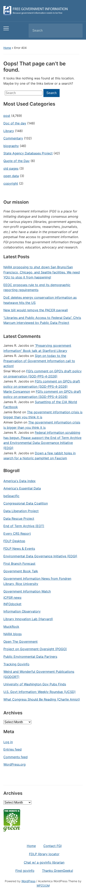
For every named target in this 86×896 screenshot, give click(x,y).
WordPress (28, 881)
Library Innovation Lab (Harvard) (28, 619)
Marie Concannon (16, 391)
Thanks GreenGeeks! (57, 871)
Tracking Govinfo (16, 664)
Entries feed (12, 749)
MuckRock (11, 627)
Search (76, 30)
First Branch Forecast (19, 564)
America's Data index (19, 481)
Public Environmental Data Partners (30, 657)
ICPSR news (12, 598)
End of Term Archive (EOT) (23, 526)
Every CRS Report (17, 534)
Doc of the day (14, 123)
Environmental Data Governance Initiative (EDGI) (40, 556)
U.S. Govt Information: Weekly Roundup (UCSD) (39, 692)
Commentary (13, 138)
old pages (10, 168)
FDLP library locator (44, 854)
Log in (8, 742)
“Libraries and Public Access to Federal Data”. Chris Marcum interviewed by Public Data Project (42, 320)
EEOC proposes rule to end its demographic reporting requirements (36, 287)
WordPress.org (14, 764)
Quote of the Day (16, 161)
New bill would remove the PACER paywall (35, 310)
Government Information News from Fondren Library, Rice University (37, 581)
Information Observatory (22, 611)
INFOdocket (12, 604)
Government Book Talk (20, 571)
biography (11, 146)
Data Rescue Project (18, 519)
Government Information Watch (27, 591)
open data (11, 176)
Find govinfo (24, 871)
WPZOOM (43, 885)
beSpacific (11, 496)
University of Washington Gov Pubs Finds (34, 684)
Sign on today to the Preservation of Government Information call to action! (39, 361)
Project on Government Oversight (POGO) (35, 649)
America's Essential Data (22, 488)
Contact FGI (52, 846)
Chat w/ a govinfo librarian (44, 862)
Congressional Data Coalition (25, 503)
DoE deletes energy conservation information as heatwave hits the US (40, 300)
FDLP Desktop (14, 541)
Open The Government (20, 642)
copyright (10, 183)
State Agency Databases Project (28, 153)
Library (8, 131)
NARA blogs (12, 634)
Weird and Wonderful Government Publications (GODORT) (38, 674)
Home (7, 47)
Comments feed (15, 757)
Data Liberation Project (21, 511)
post (6, 116)
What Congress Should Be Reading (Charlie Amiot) (41, 699)
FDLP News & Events (19, 549)
